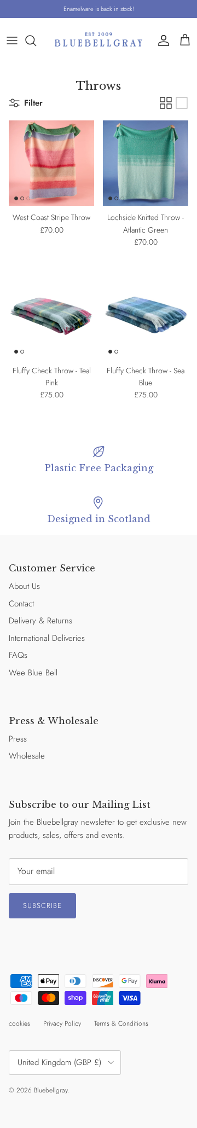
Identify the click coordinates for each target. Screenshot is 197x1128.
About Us (24, 586)
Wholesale (27, 756)
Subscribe (42, 905)
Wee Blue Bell (33, 673)
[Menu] (12, 40)
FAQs (18, 655)
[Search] (36, 40)
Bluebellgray (50, 1090)
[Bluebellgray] (98, 40)
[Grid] (165, 102)
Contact (21, 604)
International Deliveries (47, 638)
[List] (181, 102)
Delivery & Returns (40, 621)
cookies (19, 1023)
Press (18, 739)
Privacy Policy (62, 1023)
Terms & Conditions (121, 1023)
